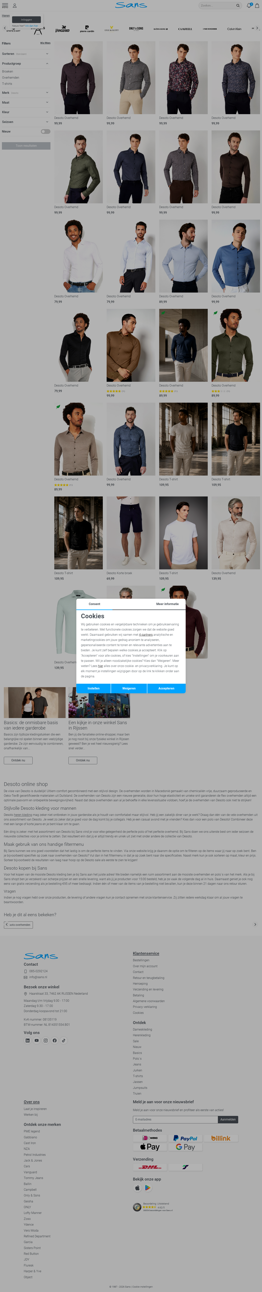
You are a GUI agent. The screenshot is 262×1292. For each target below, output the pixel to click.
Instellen (94, 688)
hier (100, 666)
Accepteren (166, 688)
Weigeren (129, 688)
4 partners (146, 635)
